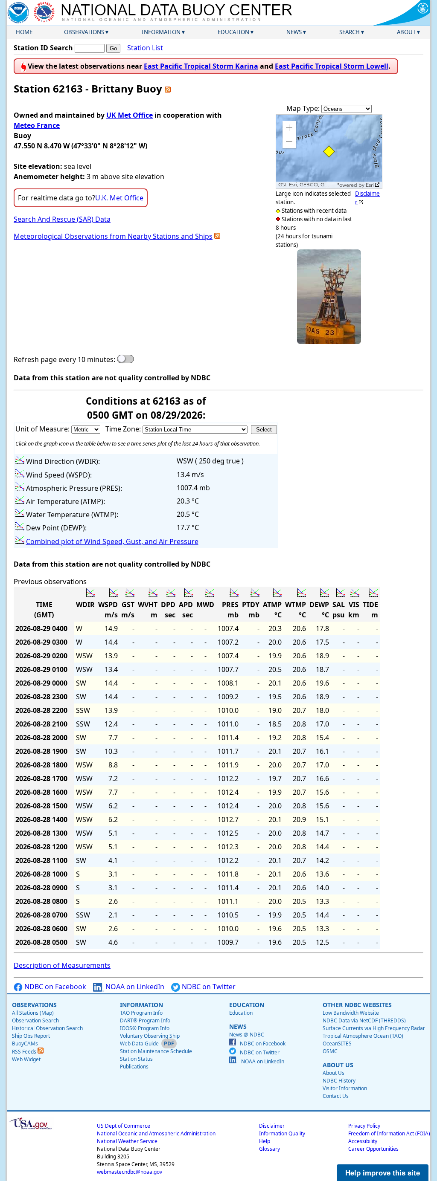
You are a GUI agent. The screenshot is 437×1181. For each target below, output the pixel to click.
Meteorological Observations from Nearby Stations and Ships (113, 236)
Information (161, 32)
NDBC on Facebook (54, 986)
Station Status (136, 1058)
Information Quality (282, 1133)
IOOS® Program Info (144, 1028)
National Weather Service (127, 1141)
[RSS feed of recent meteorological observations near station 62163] (217, 236)
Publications (134, 1066)
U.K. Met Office (119, 198)
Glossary (269, 1148)
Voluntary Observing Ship (150, 1035)
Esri (370, 185)
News (294, 32)
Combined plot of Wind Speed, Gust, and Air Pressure (112, 541)
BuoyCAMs (25, 1043)
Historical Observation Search (47, 1028)
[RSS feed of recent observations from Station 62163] (168, 88)
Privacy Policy (364, 1125)
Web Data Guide (139, 1043)
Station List (145, 47)
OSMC (330, 1051)
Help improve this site (382, 1172)
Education (233, 32)
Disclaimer (272, 1125)
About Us (333, 1073)
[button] (289, 128)
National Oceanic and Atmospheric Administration (156, 1133)
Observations (84, 32)
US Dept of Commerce (123, 1125)
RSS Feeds (25, 1051)
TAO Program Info (141, 1012)
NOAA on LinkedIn (134, 986)
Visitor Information (345, 1088)
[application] (329, 151)
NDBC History (339, 1080)
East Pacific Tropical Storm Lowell (331, 66)
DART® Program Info (145, 1020)
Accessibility (362, 1141)
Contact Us (336, 1096)
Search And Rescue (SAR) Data (62, 219)
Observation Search (35, 1020)
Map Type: (303, 108)
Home (24, 32)
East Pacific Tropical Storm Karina (201, 66)
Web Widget (26, 1059)
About (406, 32)
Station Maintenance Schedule (156, 1051)
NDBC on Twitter (208, 986)
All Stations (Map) (33, 1012)
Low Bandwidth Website (351, 1012)
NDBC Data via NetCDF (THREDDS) (364, 1020)
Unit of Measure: (43, 429)
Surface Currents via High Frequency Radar (374, 1028)
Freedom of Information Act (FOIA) (389, 1133)
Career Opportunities (373, 1148)
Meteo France (37, 125)
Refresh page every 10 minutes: (64, 359)
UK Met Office (129, 115)
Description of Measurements (62, 965)
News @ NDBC (246, 1034)
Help (264, 1141)
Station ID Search (43, 47)
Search (349, 32)
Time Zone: (124, 429)
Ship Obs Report (31, 1035)
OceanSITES (337, 1043)
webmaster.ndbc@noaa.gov (129, 1171)
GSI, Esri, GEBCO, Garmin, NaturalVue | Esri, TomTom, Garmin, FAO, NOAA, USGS (306, 185)
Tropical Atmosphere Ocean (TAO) (363, 1035)
